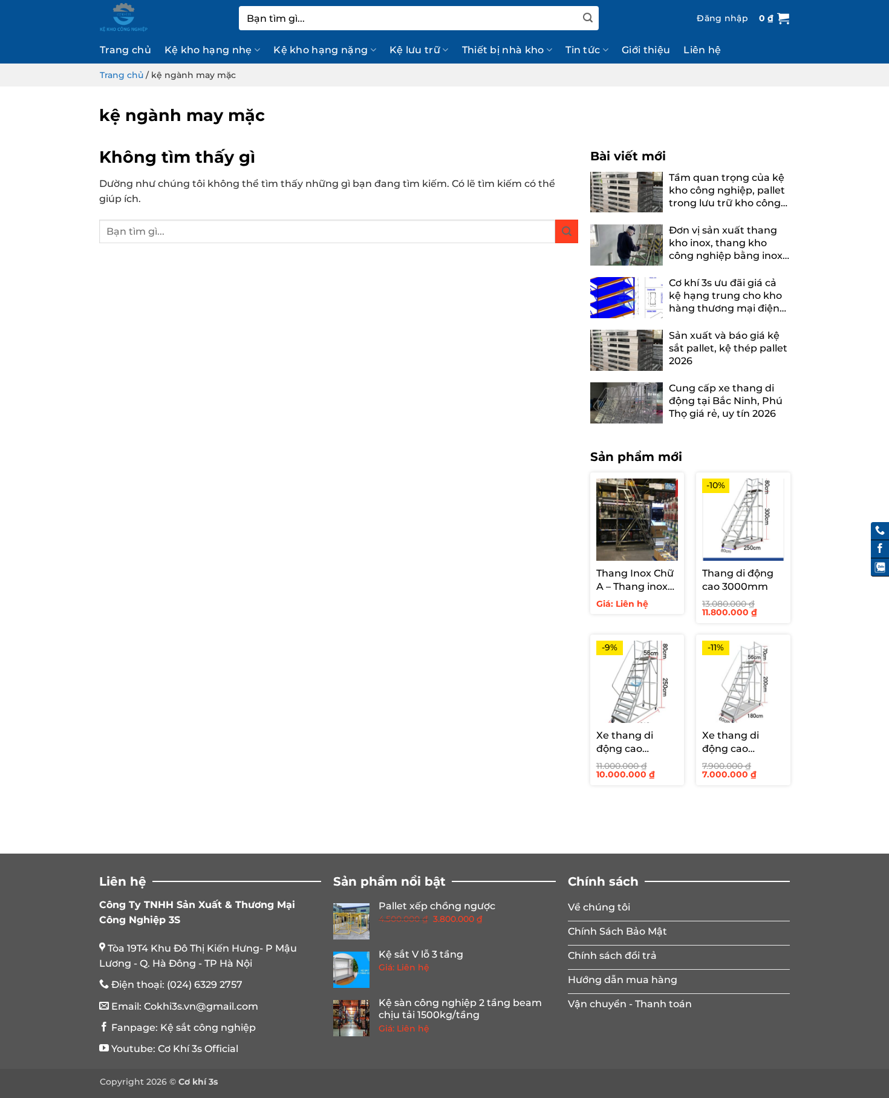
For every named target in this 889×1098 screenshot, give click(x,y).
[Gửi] (588, 18)
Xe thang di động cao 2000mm (730, 743)
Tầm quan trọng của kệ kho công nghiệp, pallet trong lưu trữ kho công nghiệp (727, 190)
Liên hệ (702, 50)
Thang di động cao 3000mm (737, 579)
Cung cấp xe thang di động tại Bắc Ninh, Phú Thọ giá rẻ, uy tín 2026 (726, 400)
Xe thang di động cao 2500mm (624, 743)
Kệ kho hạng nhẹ (208, 50)
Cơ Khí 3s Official (198, 1048)
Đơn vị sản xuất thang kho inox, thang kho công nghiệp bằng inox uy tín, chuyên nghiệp (726, 243)
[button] (722, 18)
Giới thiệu (646, 50)
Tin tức (582, 50)
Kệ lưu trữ (414, 50)
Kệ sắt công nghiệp (208, 1027)
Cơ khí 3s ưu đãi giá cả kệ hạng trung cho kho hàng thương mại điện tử (725, 296)
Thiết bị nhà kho (503, 50)
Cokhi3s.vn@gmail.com (201, 1006)
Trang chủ (125, 50)
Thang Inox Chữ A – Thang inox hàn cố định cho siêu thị (635, 580)
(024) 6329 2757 (205, 984)
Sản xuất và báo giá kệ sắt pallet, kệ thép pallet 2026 (728, 348)
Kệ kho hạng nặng (320, 50)
